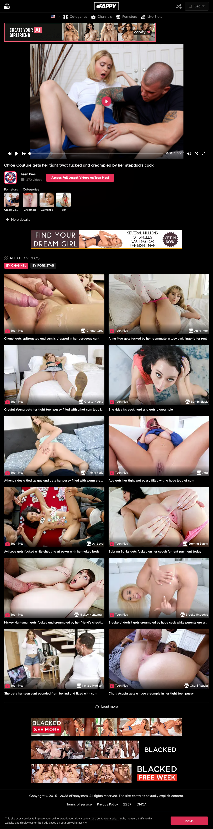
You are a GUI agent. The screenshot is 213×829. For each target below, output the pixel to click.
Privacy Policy (107, 804)
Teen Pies (28, 174)
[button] (106, 220)
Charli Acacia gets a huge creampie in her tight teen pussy (151, 694)
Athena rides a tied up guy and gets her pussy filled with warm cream (54, 480)
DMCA (141, 804)
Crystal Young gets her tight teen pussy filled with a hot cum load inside (56, 409)
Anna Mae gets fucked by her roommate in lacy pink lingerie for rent (158, 338)
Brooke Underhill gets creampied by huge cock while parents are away (160, 622)
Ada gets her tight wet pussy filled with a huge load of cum (151, 480)
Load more (109, 706)
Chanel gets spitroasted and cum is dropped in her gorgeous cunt (51, 338)
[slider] (95, 154)
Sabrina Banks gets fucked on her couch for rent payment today (155, 551)
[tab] (16, 266)
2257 (127, 804)
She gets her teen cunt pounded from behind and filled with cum (50, 694)
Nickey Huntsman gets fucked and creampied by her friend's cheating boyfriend (62, 622)
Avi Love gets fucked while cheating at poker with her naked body (52, 551)
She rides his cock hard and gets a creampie (141, 409)
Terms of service (79, 804)
